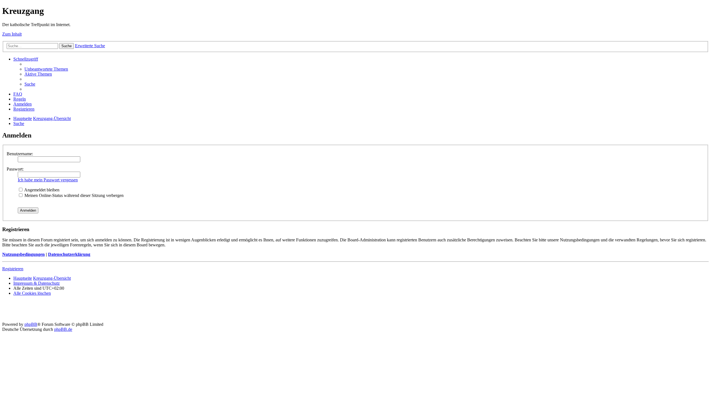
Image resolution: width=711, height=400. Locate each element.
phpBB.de (63, 329)
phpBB (30, 324)
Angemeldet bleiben (41, 190)
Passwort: (15, 169)
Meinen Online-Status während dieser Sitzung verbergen (73, 195)
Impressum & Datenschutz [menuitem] (36, 283)
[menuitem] (46, 69)
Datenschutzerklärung (69, 254)
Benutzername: (20, 153)
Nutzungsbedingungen (23, 254)
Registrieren (12, 268)
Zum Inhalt (12, 34)
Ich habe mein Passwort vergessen (48, 180)
